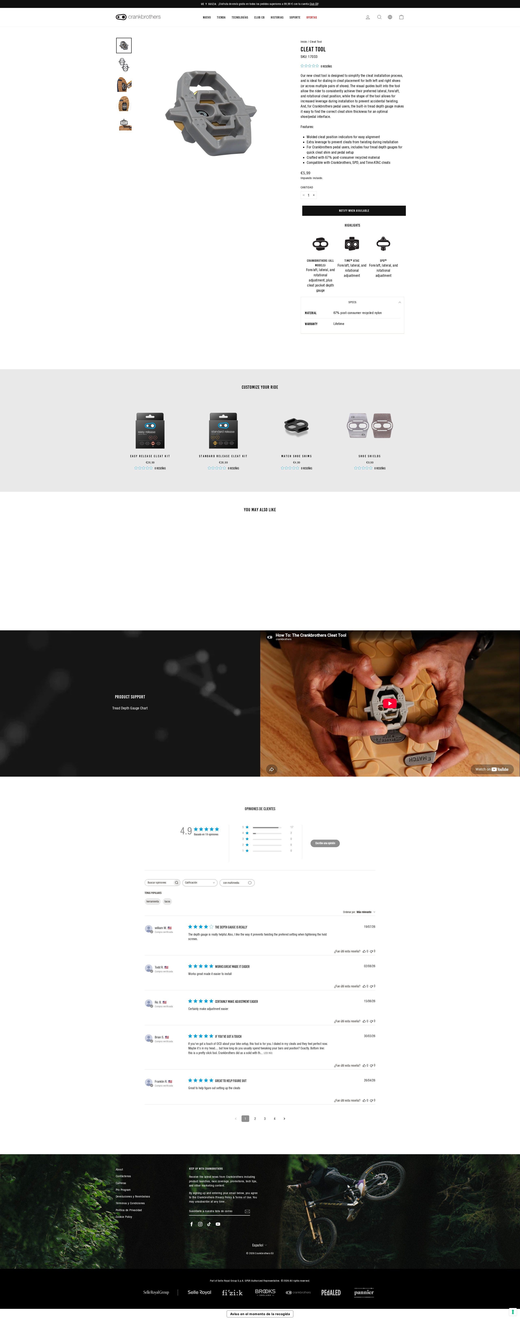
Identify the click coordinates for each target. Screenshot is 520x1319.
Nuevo (207, 17)
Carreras (121, 1183)
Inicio (304, 41)
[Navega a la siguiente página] (284, 1118)
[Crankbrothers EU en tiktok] (209, 1224)
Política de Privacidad (129, 1210)
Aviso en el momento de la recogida (260, 1314)
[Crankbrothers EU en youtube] (218, 1224)
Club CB (314, 3)
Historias (277, 17)
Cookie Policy (124, 1216)
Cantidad (307, 187)
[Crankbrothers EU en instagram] (200, 1224)
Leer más (268, 1052)
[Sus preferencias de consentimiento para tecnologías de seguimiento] (513, 1312)
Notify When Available (354, 210)
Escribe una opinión (325, 843)
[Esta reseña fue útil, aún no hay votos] (364, 951)
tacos (167, 901)
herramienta (152, 901)
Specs (352, 302)
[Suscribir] (247, 1211)
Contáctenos (123, 1176)
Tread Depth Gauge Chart (130, 708)
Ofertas (312, 17)
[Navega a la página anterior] (235, 1118)
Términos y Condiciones (130, 1203)
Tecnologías (240, 17)
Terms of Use (243, 1197)
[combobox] (200, 882)
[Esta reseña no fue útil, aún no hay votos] (371, 951)
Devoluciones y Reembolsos (133, 1196)
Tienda (221, 17)
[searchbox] (159, 882)
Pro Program (123, 1189)
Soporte (295, 17)
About (119, 1169)
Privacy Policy (223, 1197)
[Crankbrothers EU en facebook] (191, 1224)
